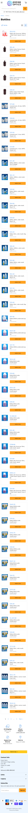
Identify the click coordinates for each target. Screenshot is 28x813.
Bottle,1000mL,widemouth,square (18, 333)
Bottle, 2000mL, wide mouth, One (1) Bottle (17, 163)
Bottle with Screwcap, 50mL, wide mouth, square (17, 447)
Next (20, 719)
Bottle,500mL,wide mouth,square (15, 362)
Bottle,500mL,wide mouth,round (15, 563)
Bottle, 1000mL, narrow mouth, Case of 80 (18, 706)
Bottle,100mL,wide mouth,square (15, 418)
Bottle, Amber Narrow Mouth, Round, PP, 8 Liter (17, 50)
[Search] (25, 8)
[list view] (25, 25)
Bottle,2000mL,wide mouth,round (15, 507)
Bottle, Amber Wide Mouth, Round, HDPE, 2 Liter (17, 92)
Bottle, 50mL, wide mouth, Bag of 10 (18, 234)
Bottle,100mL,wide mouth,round (15, 620)
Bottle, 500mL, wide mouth (17, 262)
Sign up (22, 790)
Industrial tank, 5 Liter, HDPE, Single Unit (17, 135)
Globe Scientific (13, 38)
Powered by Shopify (14, 810)
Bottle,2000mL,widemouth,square (18, 319)
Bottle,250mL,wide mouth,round (15, 592)
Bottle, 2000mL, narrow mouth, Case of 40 (18, 677)
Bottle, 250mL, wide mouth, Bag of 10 (17, 206)
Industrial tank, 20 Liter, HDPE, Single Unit (18, 106)
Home (2, 15)
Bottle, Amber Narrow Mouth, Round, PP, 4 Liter (17, 64)
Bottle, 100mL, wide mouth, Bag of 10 (17, 220)
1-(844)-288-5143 (20, 12)
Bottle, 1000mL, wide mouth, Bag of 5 (17, 177)
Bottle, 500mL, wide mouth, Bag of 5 (17, 192)
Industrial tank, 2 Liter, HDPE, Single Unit (17, 149)
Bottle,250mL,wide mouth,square (15, 390)
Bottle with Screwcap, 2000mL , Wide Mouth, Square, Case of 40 (18, 35)
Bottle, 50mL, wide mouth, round (16, 649)
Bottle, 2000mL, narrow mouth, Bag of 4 (18, 691)
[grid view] (22, 25)
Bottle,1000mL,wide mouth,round (15, 535)
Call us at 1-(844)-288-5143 (8, 770)
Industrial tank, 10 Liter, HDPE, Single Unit (18, 121)
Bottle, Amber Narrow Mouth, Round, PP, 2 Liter (17, 78)
